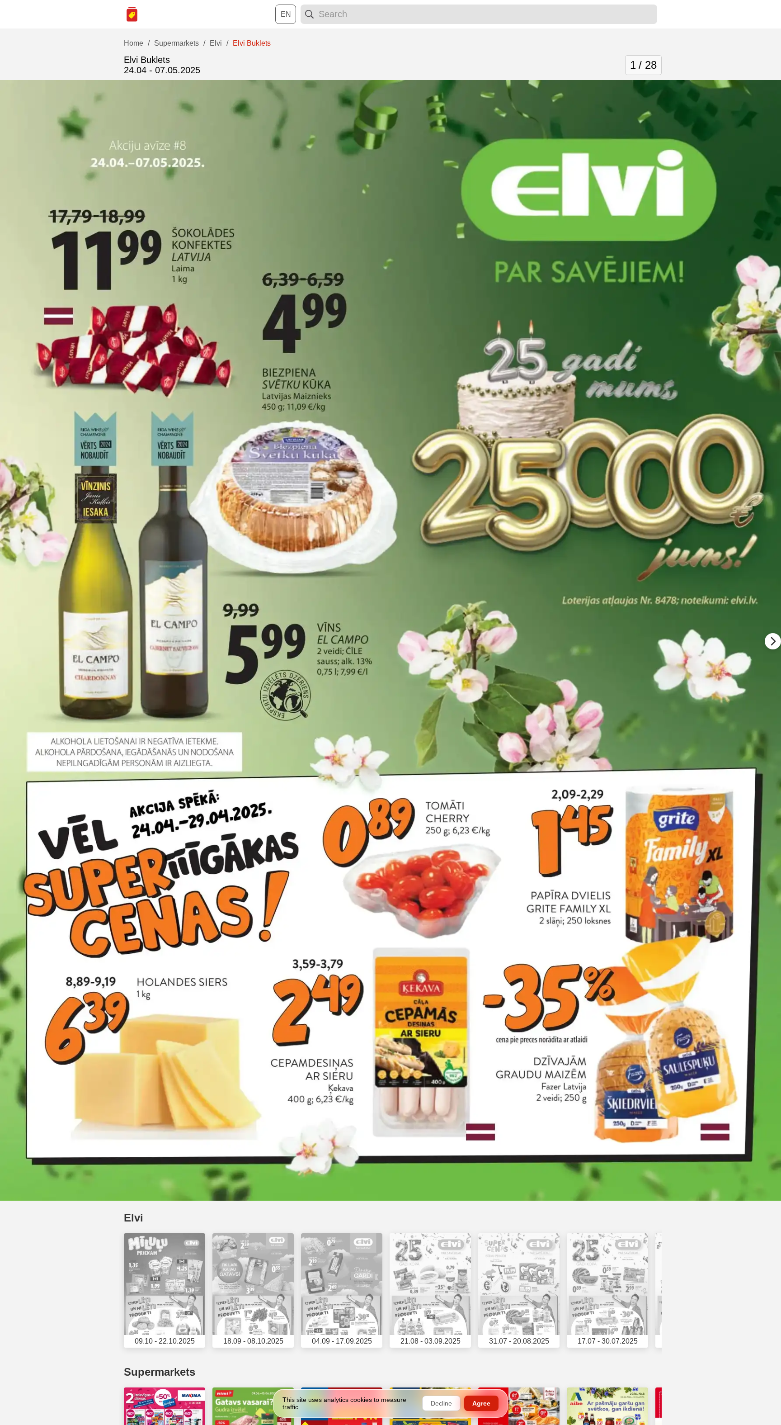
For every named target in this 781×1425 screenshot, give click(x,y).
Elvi (133, 1218)
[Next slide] (773, 641)
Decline (441, 1403)
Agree (481, 1403)
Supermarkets (159, 1372)
